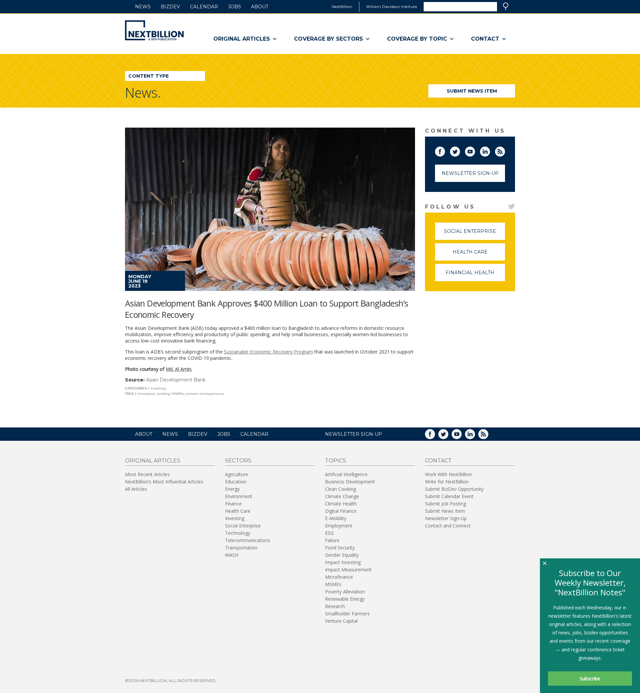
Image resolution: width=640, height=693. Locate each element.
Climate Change (342, 496)
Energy (232, 489)
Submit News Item (472, 91)
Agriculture (236, 474)
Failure (332, 540)
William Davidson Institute (391, 6)
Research (335, 606)
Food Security (340, 547)
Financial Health (475, 275)
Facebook (444, 150)
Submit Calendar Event (449, 496)
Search (505, 6)
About (259, 7)
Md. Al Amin (178, 369)
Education (235, 481)
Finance (233, 503)
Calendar (204, 7)
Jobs (234, 7)
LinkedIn (489, 150)
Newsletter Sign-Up (470, 173)
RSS (504, 150)
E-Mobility (335, 518)
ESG (329, 533)
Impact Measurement (348, 569)
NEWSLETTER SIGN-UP (353, 434)
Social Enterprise (474, 234)
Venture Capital (341, 621)
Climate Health (341, 503)
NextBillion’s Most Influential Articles (164, 481)
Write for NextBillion (447, 481)
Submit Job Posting (445, 503)
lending (163, 393)
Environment (238, 496)
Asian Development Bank (176, 380)
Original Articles (241, 39)
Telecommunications (247, 540)
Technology (237, 533)
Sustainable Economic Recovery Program (268, 351)
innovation (146, 393)
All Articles (136, 489)
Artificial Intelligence (346, 474)
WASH (231, 555)
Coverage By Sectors (328, 39)
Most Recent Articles (147, 474)
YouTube (474, 150)
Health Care (479, 255)
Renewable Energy (345, 599)
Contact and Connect (448, 525)
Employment (338, 525)
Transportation (241, 547)
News (143, 7)
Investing (158, 388)
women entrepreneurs (205, 393)
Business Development (350, 481)
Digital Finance (341, 511)
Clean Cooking (340, 489)
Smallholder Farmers (347, 613)
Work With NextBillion (448, 474)
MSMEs (178, 393)
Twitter (459, 150)
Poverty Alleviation (345, 591)
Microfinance (339, 577)
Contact (485, 39)
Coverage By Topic (417, 39)
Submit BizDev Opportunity (454, 489)
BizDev (170, 7)
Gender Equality (342, 555)
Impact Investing (343, 562)
